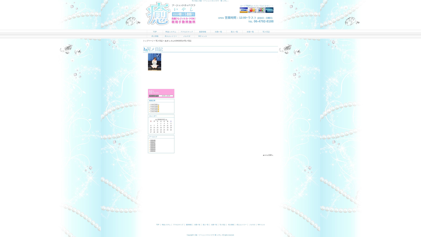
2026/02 (152, 151)
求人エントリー (242, 224)
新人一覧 (206, 224)
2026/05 (152, 145)
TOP (155, 32)
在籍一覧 (214, 224)
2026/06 (152, 144)
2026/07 (152, 142)
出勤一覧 (197, 224)
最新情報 (189, 224)
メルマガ (252, 224)
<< (156, 119)
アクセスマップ (178, 224)
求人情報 (231, 224)
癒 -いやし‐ (218, 235)
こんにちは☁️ (154, 104)
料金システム (166, 224)
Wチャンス (261, 224)
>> (166, 119)
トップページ (148, 41)
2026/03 (152, 149)
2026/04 (152, 147)
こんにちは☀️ (154, 106)
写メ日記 (159, 41)
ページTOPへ (268, 155)
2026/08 (152, 140)
